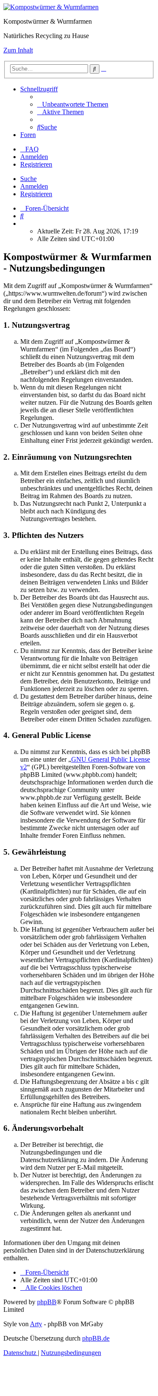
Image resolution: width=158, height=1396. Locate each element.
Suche (28, 178)
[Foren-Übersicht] (51, 7)
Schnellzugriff (39, 89)
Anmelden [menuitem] (34, 156)
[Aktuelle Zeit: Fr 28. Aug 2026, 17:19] (22, 223)
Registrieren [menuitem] (36, 164)
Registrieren (36, 193)
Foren (28, 134)
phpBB (46, 1301)
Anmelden (34, 186)
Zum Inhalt (18, 50)
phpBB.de (96, 1338)
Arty (36, 1323)
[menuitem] (72, 104)
